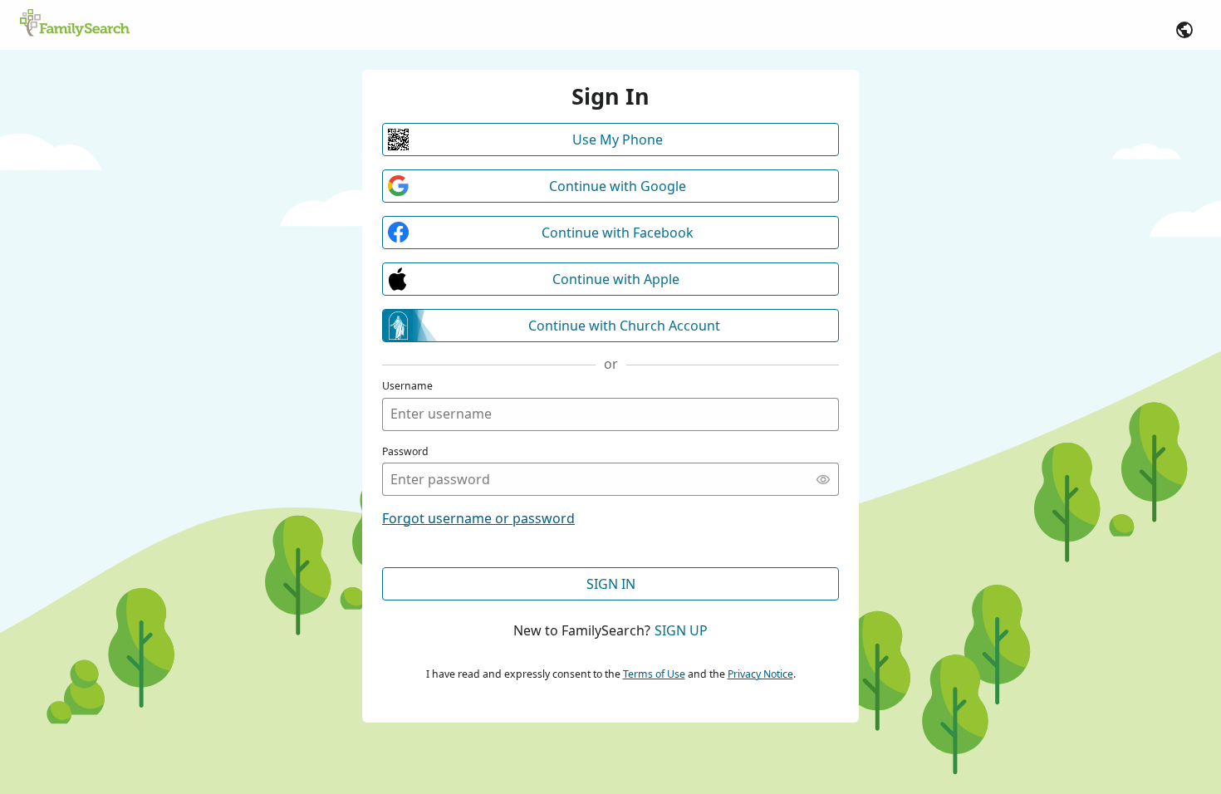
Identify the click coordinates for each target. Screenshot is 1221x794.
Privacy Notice (760, 674)
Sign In (610, 584)
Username (407, 386)
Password (405, 451)
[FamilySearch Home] (75, 24)
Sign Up (681, 630)
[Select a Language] (1184, 30)
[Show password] (823, 479)
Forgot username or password (478, 518)
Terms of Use (654, 674)
